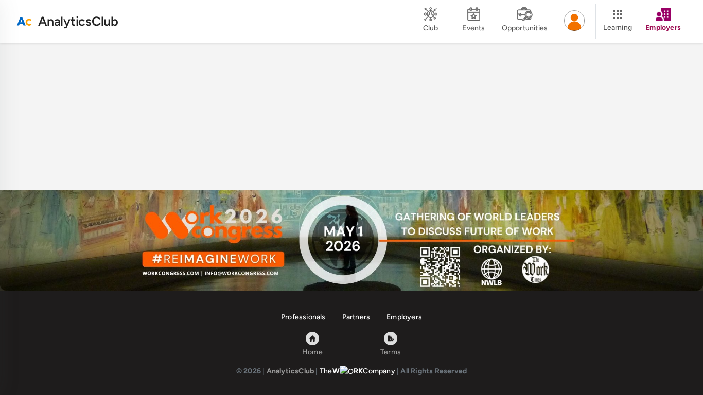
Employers (404, 317)
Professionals (303, 317)
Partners (356, 317)
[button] (574, 21)
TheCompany (357, 371)
